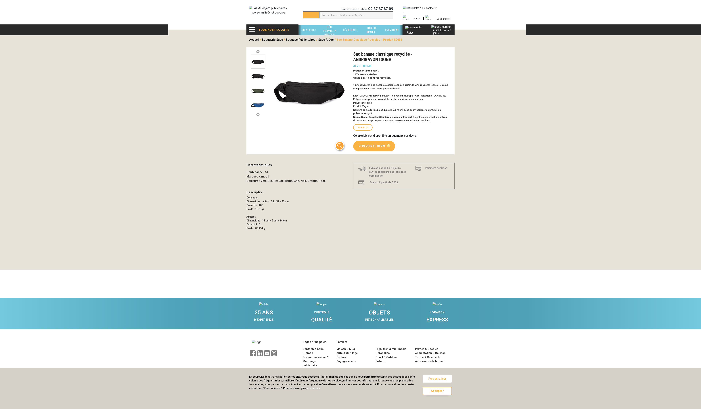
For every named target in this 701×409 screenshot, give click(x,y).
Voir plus (363, 127)
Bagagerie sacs (346, 361)
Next (258, 114)
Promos (308, 353)
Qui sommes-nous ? (316, 357)
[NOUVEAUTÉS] (308, 34)
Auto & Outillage (347, 353)
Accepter (437, 391)
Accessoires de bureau (429, 361)
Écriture (341, 357)
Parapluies (383, 353)
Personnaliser (437, 378)
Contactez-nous (313, 349)
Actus (410, 32)
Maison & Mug (345, 349)
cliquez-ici (313, 388)
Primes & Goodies (426, 349)
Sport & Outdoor (386, 357)
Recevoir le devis (372, 146)
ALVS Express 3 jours (442, 31)
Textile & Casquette (427, 357)
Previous (258, 52)
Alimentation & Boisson (430, 353)
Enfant (380, 361)
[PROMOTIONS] (392, 34)
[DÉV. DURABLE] (350, 34)
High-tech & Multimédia (391, 349)
